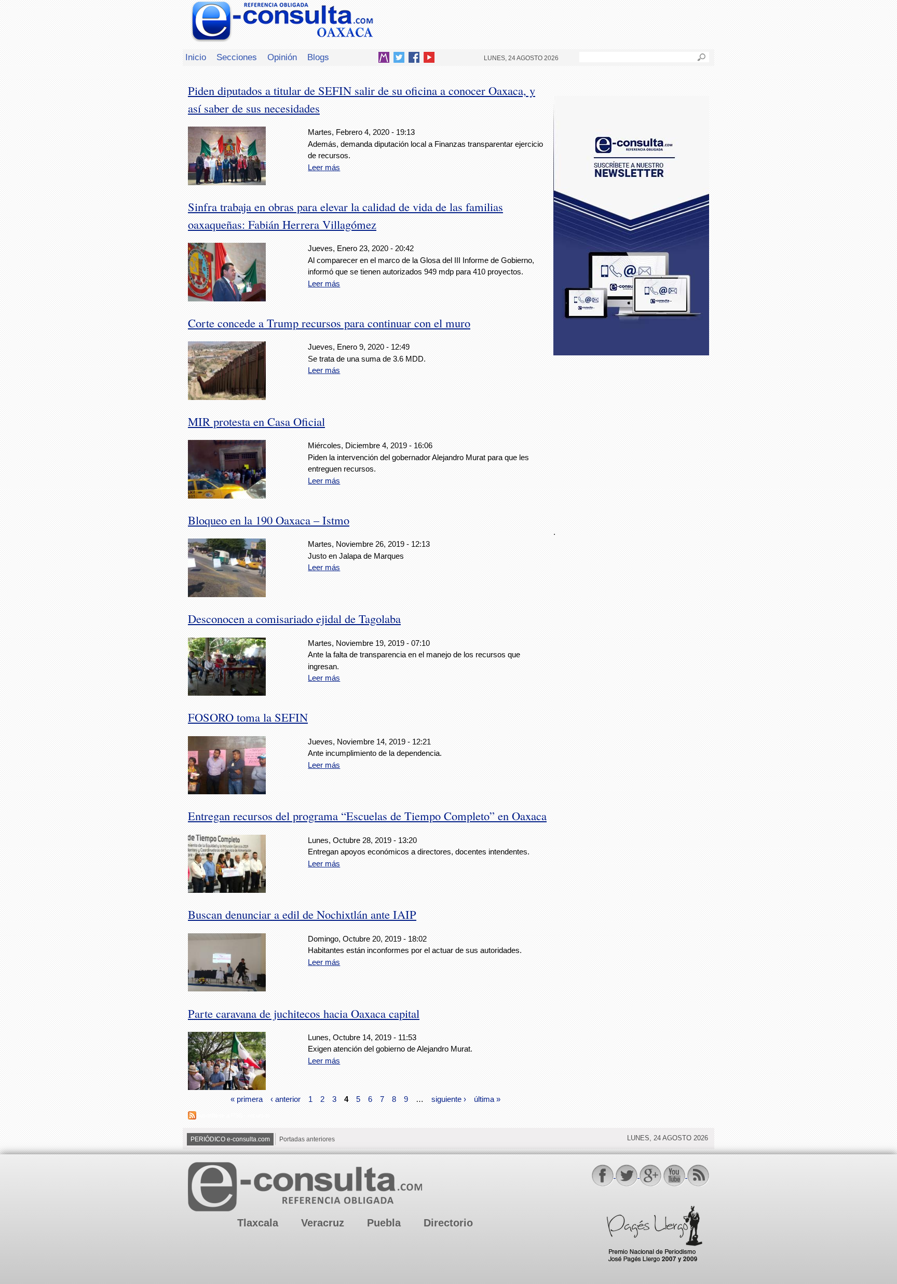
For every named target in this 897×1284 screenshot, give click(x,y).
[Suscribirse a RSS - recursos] (192, 1116)
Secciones (236, 57)
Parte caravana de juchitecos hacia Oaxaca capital (303, 1013)
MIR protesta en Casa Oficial (256, 421)
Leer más (324, 167)
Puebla (384, 1222)
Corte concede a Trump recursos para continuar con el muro (329, 322)
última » (487, 1099)
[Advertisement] (631, 435)
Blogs (318, 57)
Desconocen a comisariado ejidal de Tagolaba (294, 618)
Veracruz (322, 1222)
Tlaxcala (257, 1222)
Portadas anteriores (307, 1139)
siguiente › (448, 1099)
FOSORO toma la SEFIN (248, 717)
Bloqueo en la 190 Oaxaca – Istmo (268, 520)
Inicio (195, 57)
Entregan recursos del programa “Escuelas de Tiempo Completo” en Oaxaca (367, 815)
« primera (246, 1099)
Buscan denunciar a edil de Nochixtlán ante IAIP (302, 914)
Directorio (448, 1222)
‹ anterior (285, 1099)
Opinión (282, 57)
